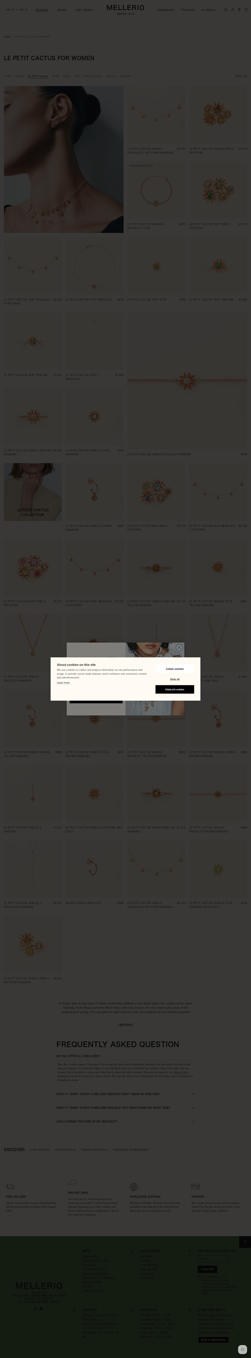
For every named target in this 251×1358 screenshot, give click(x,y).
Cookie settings (175, 668)
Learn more (63, 682)
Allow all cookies (174, 689)
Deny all (175, 679)
